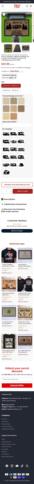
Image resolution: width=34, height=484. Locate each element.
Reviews (4, 451)
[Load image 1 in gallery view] (8, 48)
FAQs (3, 439)
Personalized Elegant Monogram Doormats (24, 265)
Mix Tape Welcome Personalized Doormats (24, 351)
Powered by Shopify (23, 480)
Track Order (5, 454)
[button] (3, 6)
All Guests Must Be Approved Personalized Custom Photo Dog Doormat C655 (8, 294)
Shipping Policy (6, 442)
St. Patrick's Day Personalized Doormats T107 (7, 322)
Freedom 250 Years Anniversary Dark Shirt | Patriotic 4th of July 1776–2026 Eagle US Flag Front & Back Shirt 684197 (24, 294)
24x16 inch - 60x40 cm (11, 86)
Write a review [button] (17, 231)
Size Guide (5, 449)
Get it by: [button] (9, 78)
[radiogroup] (17, 108)
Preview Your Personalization (17, 185)
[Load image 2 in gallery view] (17, 48)
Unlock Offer (17, 385)
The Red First (13, 480)
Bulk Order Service (7, 456)
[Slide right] (32, 49)
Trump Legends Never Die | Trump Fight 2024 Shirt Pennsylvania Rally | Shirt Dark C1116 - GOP (8, 265)
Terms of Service (7, 426)
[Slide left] (2, 49)
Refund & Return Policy (9, 444)
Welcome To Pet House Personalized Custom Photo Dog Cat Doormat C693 (24, 322)
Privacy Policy (6, 424)
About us (4, 419)
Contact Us (5, 421)
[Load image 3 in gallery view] (26, 48)
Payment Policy (6, 446)
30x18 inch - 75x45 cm (11, 90)
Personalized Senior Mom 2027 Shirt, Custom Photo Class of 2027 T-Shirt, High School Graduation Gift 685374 (9, 351)
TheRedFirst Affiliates (8, 429)
